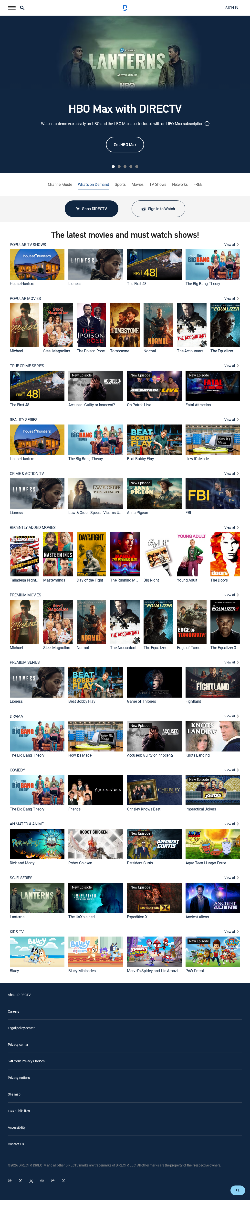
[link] (37, 264)
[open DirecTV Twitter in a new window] (31, 1181)
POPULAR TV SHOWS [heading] (28, 244)
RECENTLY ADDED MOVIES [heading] (32, 527)
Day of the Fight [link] (90, 580)
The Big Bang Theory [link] (203, 283)
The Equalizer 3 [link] (223, 647)
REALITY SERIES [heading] (24, 419)
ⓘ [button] (207, 123)
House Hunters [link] (22, 283)
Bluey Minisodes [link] (81, 970)
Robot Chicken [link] (80, 863)
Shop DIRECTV (94, 208)
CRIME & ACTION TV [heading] (27, 473)
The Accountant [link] (190, 351)
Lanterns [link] (17, 916)
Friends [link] (74, 809)
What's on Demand (93, 184)
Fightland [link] (193, 701)
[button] (12, 8)
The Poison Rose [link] (90, 351)
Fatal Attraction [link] (198, 404)
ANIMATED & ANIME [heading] (27, 824)
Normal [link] (150, 351)
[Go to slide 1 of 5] (113, 166)
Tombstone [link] (119, 351)
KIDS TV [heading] (17, 931)
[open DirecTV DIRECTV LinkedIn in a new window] (10, 1181)
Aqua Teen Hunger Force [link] (206, 863)
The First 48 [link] (136, 283)
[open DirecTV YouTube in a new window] (53, 1181)
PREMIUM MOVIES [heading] (25, 595)
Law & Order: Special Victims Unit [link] (95, 512)
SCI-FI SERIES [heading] (21, 877)
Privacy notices (19, 1077)
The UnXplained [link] (81, 916)
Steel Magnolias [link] (56, 351)
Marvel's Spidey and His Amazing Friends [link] (161, 970)
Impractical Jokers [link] (201, 809)
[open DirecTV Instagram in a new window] (42, 1181)
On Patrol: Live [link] (139, 404)
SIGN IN (231, 7)
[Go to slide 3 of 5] (125, 166)
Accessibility (16, 1127)
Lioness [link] (74, 283)
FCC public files (19, 1110)
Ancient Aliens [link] (197, 916)
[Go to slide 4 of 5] (130, 166)
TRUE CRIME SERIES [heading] (27, 365)
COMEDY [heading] (17, 770)
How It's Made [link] (197, 458)
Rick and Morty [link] (22, 863)
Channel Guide (60, 184)
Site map (14, 1094)
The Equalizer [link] (221, 351)
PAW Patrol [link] (195, 970)
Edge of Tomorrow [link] (192, 647)
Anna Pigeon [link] (137, 512)
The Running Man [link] (125, 580)
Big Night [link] (151, 580)
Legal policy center (21, 1028)
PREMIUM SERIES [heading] (25, 662)
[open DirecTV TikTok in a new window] (63, 1181)
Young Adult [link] (187, 580)
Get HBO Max (125, 144)
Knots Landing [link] (198, 755)
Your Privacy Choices (29, 1061)
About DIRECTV (19, 994)
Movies (138, 184)
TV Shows (157, 184)
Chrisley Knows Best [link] (143, 809)
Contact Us (16, 1144)
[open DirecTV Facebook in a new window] (20, 1181)
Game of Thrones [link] (141, 701)
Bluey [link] (14, 970)
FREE (198, 184)
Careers (13, 1011)
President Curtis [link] (140, 863)
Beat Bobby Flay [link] (140, 458)
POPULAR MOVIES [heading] (25, 298)
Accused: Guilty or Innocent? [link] (91, 404)
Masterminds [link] (54, 580)
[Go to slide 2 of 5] (119, 166)
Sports (120, 184)
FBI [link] (188, 512)
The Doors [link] (219, 580)
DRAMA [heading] (16, 716)
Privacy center (18, 1044)
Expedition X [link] (137, 916)
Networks (180, 184)
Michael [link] (16, 351)
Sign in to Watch (161, 208)
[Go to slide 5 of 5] (136, 166)
